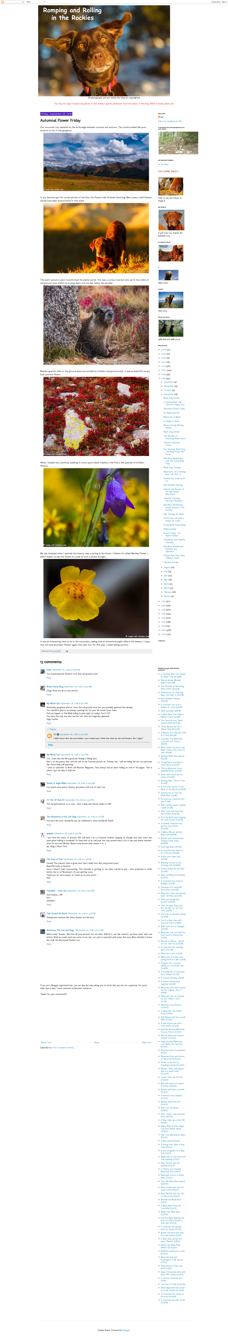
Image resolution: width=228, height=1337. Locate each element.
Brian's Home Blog (55, 686)
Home (96, 1042)
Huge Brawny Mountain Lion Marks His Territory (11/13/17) (172, 1044)
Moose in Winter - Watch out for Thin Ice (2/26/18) (172, 942)
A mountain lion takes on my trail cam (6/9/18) (172, 851)
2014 (163, 613)
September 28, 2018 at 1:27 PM (90, 816)
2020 (164, 370)
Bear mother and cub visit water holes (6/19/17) (172, 1188)
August (167, 567)
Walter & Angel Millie (56, 783)
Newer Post (46, 1042)
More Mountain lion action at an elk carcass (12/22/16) (173, 1288)
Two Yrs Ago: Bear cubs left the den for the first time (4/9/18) (172, 908)
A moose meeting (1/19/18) (172, 978)
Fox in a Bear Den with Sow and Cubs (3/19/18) (171, 921)
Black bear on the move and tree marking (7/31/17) (173, 1157)
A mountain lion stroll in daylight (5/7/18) (172, 882)
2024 (164, 358)
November (169, 386)
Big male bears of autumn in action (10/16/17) (172, 1084)
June (166, 575)
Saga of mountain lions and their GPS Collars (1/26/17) (173, 1273)
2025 (163, 354)
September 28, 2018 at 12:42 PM (79, 800)
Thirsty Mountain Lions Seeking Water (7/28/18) (171, 769)
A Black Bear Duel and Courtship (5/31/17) (171, 1206)
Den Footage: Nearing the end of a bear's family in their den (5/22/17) (172, 1220)
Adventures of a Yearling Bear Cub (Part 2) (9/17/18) (172, 693)
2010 (163, 630)
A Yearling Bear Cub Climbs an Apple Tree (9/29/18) (173, 675)
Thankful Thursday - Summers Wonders (173, 499)
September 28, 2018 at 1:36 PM (67, 833)
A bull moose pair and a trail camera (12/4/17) (171, 1024)
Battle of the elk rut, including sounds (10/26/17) (172, 1063)
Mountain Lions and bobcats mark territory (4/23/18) (173, 894)
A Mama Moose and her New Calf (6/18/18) (171, 833)
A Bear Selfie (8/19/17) (170, 1141)
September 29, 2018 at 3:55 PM (81, 913)
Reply (49, 678)
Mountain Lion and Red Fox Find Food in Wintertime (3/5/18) (173, 935)
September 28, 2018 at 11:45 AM (81, 783)
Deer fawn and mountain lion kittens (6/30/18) (172, 812)
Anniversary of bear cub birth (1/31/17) (171, 1267)
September (169, 394)
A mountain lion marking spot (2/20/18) (172, 948)
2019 (163, 374)
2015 (163, 609)
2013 (163, 618)
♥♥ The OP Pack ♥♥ (56, 800)
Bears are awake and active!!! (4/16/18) (170, 900)
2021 (163, 366)
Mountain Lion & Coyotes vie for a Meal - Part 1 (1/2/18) (172, 998)
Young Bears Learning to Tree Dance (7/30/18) (172, 763)
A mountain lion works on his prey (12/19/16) (172, 1295)
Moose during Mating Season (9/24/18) (170, 681)
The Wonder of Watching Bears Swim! (174, 437)
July (166, 571)
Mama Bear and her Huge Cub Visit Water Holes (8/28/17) (172, 1128)
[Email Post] (66, 651)
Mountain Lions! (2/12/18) (172, 953)
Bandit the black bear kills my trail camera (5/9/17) (172, 1233)
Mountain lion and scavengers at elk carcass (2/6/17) (172, 1259)
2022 (164, 362)
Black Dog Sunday (171, 398)
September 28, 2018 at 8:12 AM (74, 703)
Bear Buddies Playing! (173, 485)
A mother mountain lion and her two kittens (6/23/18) (171, 826)
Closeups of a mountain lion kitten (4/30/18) (171, 888)
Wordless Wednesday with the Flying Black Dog (173, 461)
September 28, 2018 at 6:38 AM (66, 669)
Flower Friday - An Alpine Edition (171, 534)
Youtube (164, 164)
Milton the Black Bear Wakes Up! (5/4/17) (170, 1246)
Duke (49, 669)
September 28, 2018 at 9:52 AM (74, 734)
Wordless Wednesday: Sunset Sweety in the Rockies (173, 507)
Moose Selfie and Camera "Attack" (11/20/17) (172, 1036)
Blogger (126, 1330)
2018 (163, 378)
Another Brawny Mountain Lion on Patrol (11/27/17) (173, 1030)
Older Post (146, 1042)
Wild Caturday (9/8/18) (171, 711)
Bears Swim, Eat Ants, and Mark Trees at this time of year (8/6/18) (173, 750)
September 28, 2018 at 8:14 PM (80, 890)
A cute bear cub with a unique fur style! (173, 519)
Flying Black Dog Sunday (174, 525)
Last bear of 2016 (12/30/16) (173, 1284)
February (168, 592)
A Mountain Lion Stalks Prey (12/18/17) (171, 1012)
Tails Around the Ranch (57, 913)
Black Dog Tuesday (172, 467)
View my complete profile (170, 121)
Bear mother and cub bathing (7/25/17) (170, 1164)
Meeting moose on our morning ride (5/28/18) (171, 863)
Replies (53, 729)
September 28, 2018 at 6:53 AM (78, 686)
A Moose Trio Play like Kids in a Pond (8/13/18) (173, 733)
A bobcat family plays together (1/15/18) (170, 982)
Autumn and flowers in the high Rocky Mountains (173, 491)
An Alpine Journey (171, 412)
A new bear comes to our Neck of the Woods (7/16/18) (173, 787)
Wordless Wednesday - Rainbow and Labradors (173, 549)
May (166, 579)
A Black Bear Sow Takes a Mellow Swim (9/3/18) (172, 715)
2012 (163, 622)
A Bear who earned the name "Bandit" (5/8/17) (171, 1240)
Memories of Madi (171, 417)
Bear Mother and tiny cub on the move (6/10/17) (172, 1194)
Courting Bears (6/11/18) (171, 847)
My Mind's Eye (53, 703)
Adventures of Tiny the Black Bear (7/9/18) (171, 794)
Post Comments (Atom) (63, 1047)
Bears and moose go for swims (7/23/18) (172, 775)
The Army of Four (55, 859)
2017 (163, 601)
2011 (163, 626)
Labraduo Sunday (170, 562)
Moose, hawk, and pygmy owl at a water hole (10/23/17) (172, 1071)
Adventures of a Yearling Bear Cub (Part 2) (174, 472)
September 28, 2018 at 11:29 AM (74, 754)
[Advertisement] (96, 1018)
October (168, 390)
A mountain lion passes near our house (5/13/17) (171, 1227)
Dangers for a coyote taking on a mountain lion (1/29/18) (172, 965)
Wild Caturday (169, 529)
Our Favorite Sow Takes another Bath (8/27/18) (171, 721)
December (169, 382)
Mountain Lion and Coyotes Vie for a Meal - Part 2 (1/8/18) (173, 990)
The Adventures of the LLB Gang (61, 816)
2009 (164, 634)
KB (54, 734)
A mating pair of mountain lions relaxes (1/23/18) (173, 973)
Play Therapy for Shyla (173, 514)
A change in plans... (171, 421)
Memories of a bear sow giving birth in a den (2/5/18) (173, 958)
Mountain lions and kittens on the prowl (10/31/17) (173, 1057)
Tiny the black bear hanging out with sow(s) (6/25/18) (173, 818)
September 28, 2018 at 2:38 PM (77, 859)
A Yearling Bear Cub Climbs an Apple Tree (174, 403)
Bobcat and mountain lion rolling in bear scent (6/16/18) (172, 840)
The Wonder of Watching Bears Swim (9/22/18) (172, 687)
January (167, 596)
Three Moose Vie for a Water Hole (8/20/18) (171, 727)
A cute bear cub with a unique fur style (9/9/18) (171, 705)
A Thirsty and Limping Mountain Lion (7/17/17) (171, 1170)
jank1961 (50, 833)
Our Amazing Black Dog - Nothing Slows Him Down (174, 451)
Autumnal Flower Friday (174, 408)
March (167, 588)
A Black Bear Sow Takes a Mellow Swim (174, 556)
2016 (163, 605)
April (166, 584)
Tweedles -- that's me (56, 890)
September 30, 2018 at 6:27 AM (89, 930)
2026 (164, 349)
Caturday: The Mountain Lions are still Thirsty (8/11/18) (171, 741)
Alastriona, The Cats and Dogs (61, 930)
